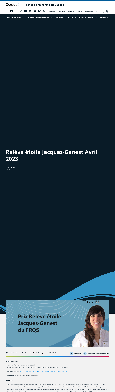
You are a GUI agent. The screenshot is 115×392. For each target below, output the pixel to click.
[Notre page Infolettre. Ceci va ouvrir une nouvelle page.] (44, 11)
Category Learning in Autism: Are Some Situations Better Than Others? (42, 371)
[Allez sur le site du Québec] (13, 4)
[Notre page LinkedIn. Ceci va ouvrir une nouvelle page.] (11, 11)
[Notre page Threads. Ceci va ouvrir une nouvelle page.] (34, 11)
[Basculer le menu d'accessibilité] (107, 11)
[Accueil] (7, 353)
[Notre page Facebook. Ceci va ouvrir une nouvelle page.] (16, 11)
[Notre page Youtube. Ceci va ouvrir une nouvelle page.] (25, 11)
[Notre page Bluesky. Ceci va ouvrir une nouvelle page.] (39, 11)
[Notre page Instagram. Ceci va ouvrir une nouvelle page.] (20, 11)
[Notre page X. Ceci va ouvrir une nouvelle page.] (30, 11)
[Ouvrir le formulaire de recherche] (102, 11)
